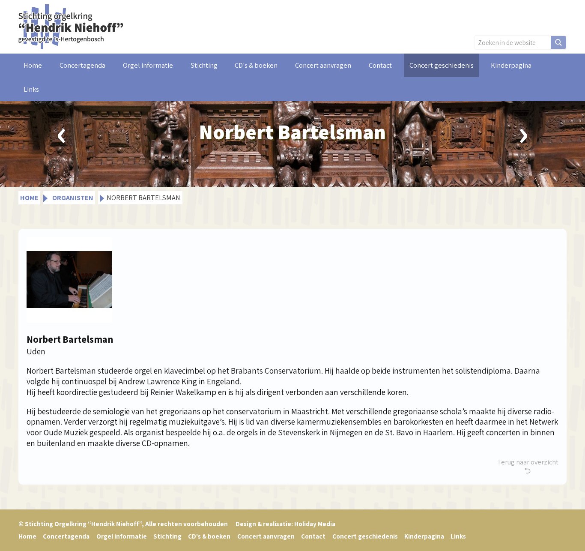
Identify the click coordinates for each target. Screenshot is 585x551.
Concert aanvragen (323, 65)
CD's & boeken (256, 65)
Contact (380, 65)
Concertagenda (82, 65)
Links (31, 89)
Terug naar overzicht (527, 462)
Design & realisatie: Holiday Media (285, 523)
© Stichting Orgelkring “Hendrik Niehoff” (123, 523)
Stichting (204, 65)
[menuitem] (32, 65)
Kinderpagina (511, 65)
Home (33, 65)
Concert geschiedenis (441, 65)
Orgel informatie (148, 65)
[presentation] (62, 132)
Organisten (72, 197)
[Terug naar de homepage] (70, 25)
